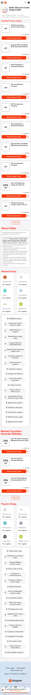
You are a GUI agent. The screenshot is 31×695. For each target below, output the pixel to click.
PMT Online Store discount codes (15, 603)
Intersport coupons (15, 369)
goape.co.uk (6, 281)
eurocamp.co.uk (8, 308)
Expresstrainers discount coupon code (15, 350)
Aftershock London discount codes (15, 324)
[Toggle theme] (28, 2)
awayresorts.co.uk (8, 527)
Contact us (16, 674)
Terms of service (25, 684)
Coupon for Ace (15, 385)
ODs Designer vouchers (15, 652)
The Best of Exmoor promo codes (15, 581)
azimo (4, 295)
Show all (15, 222)
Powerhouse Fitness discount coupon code (15, 397)
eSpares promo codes (15, 421)
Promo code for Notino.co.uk (15, 390)
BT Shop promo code (15, 609)
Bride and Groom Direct (10, 514)
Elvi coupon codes (15, 641)
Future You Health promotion (15, 379)
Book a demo (10, 668)
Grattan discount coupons (15, 363)
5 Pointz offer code (15, 551)
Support (23, 674)
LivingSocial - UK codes (15, 636)
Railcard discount (15, 586)
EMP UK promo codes (15, 417)
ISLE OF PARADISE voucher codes (15, 592)
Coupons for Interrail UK (15, 631)
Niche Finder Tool (16, 670)
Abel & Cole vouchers (15, 403)
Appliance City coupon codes (15, 614)
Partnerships (21, 668)
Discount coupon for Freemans (15, 356)
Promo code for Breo (15, 569)
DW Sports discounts (15, 407)
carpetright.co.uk (8, 541)
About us (8, 674)
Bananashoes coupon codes (15, 337)
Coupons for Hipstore (15, 373)
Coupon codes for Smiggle (15, 626)
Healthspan (22, 527)
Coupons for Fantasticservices (15, 574)
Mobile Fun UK (23, 541)
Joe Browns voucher (15, 598)
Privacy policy (16, 684)
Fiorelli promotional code (15, 620)
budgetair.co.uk (23, 308)
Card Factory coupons (15, 412)
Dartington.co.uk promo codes (15, 556)
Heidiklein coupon (15, 318)
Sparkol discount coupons (15, 330)
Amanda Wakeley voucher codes (15, 563)
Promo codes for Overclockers (15, 646)
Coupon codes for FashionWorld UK (15, 343)
